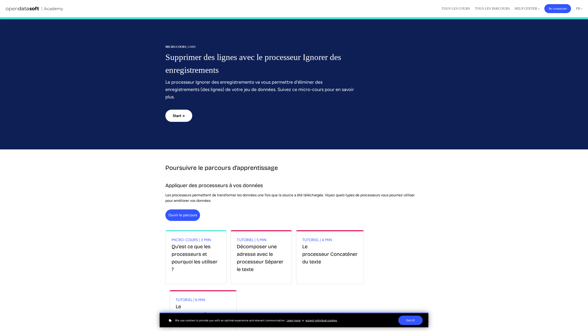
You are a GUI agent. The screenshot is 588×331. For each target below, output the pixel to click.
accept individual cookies (321, 320)
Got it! (410, 320)
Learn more (294, 320)
